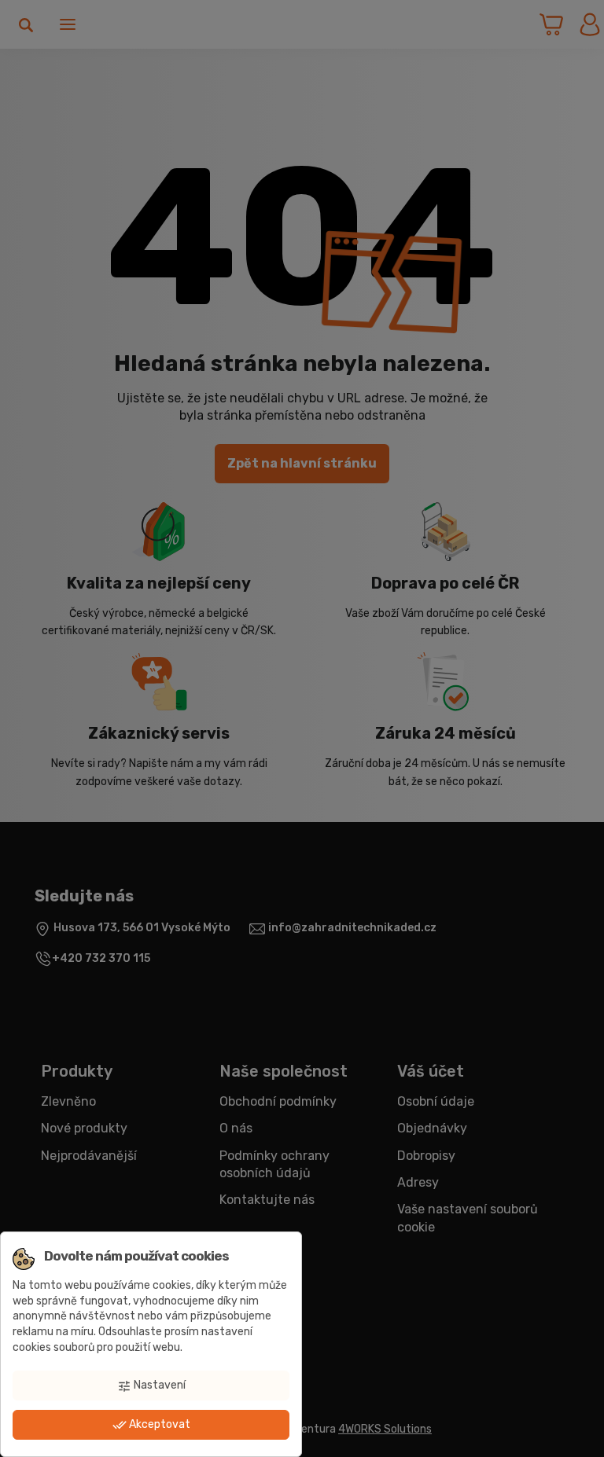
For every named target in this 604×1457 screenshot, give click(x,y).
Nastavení (151, 1385)
